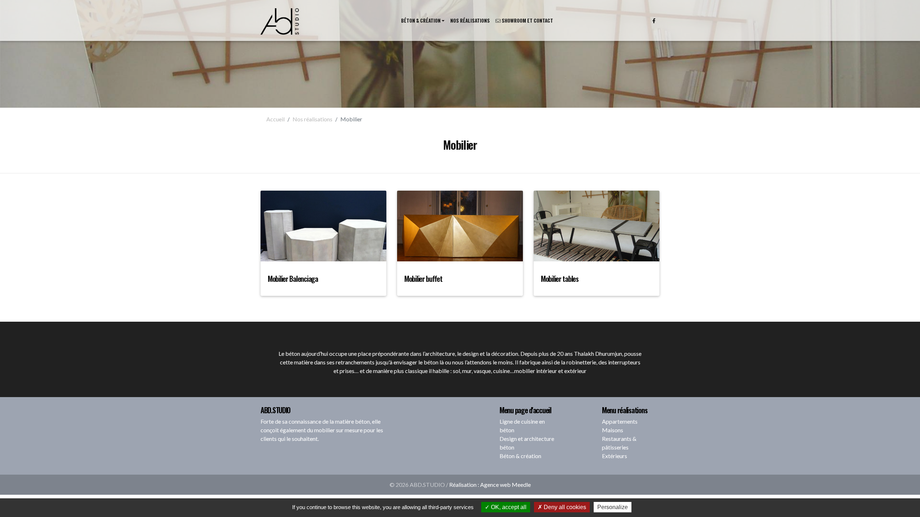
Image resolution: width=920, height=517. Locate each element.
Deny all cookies (564, 507)
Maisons (612, 430)
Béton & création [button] (421, 20)
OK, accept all (507, 507)
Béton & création (520, 455)
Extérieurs (614, 455)
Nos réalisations (470, 20)
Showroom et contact (527, 20)
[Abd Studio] (280, 20)
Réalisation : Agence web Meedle (490, 484)
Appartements (620, 421)
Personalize (612, 507)
